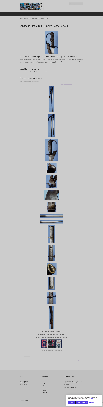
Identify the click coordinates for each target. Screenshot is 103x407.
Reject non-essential (82, 402)
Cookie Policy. (90, 398)
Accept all (72, 402)
